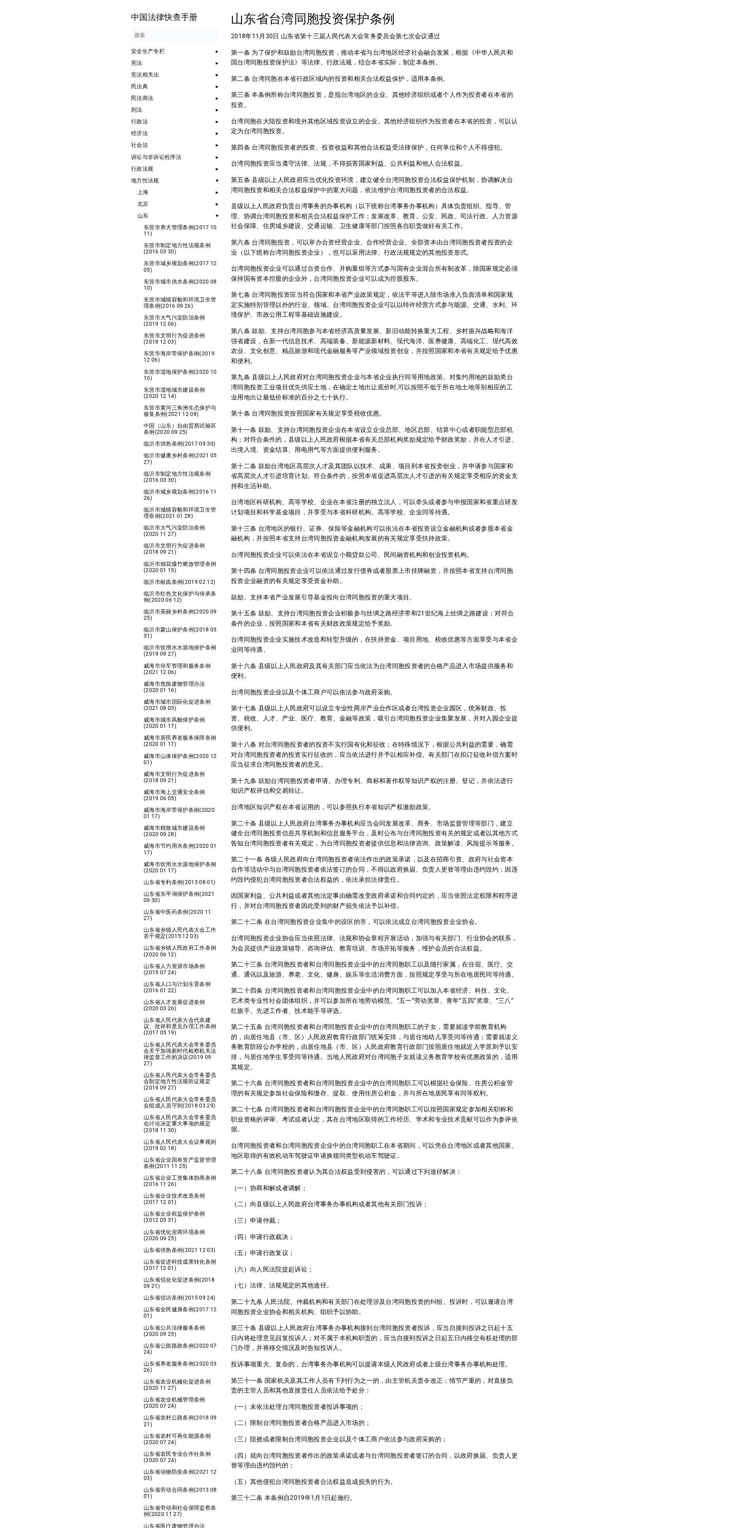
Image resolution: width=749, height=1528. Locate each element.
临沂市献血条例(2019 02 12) (179, 582)
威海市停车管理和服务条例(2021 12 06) (177, 669)
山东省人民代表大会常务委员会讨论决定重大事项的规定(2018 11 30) (180, 1123)
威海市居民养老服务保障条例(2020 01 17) (180, 741)
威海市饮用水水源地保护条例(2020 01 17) (180, 867)
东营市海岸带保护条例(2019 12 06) (179, 356)
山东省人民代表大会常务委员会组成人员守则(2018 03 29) (180, 1102)
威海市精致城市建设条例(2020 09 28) (174, 831)
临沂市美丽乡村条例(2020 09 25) (180, 614)
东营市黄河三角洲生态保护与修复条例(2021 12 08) (180, 411)
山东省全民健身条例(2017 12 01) (180, 1312)
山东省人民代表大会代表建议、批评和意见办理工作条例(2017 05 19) (180, 1026)
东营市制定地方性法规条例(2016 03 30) (177, 248)
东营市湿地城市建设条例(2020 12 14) (174, 393)
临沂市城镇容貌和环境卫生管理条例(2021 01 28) (180, 512)
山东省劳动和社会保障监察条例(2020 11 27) (180, 1511)
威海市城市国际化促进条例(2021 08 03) (177, 705)
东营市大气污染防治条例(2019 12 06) (174, 320)
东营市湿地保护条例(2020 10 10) (180, 375)
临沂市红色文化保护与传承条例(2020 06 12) (180, 596)
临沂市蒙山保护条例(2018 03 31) (180, 632)
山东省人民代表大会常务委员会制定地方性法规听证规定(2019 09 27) (180, 1081)
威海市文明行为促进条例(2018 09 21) (174, 777)
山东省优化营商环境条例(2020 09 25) (174, 1235)
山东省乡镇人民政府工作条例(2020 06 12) (180, 951)
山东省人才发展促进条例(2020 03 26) (174, 1005)
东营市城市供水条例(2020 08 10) (180, 284)
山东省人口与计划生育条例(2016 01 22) (177, 987)
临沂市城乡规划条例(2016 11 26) (180, 495)
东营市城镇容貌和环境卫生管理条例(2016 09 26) (180, 302)
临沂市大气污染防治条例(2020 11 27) (174, 530)
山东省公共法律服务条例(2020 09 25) (174, 1331)
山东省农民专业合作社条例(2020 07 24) (177, 1457)
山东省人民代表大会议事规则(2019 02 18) (180, 1145)
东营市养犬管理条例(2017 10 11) (180, 230)
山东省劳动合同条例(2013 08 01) (180, 1493)
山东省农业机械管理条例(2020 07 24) (174, 1402)
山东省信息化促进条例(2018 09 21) (179, 1283)
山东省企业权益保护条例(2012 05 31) (174, 1217)
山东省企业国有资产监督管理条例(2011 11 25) (180, 1163)
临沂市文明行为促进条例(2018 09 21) (174, 548)
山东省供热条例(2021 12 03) (179, 1250)
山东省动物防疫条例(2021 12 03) (180, 1475)
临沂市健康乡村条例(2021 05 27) (180, 458)
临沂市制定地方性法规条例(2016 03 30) (177, 477)
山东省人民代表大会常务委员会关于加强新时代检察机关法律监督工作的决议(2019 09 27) (180, 1053)
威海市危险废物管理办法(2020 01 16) (174, 687)
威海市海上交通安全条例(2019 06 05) (174, 795)
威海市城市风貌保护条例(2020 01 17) (174, 723)
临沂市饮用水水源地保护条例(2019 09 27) (180, 650)
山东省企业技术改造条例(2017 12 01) (174, 1199)
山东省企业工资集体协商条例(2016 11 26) (180, 1181)
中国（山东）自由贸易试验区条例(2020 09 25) (180, 429)
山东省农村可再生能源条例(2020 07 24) (177, 1439)
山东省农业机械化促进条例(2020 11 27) (177, 1384)
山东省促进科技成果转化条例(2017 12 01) (180, 1265)
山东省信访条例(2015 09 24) (179, 1297)
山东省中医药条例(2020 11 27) (177, 915)
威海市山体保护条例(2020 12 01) (180, 759)
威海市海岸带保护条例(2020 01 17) (179, 813)
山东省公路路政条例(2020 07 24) (180, 1349)
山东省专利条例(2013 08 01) (179, 882)
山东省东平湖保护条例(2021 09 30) (179, 897)
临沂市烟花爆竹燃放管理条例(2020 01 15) (180, 567)
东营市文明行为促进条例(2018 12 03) (174, 338)
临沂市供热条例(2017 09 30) (179, 443)
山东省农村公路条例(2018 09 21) (180, 1420)
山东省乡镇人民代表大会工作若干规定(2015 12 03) (180, 933)
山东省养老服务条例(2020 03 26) (180, 1366)
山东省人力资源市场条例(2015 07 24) (174, 969)
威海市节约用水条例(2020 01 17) (180, 849)
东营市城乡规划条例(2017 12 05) (180, 266)
